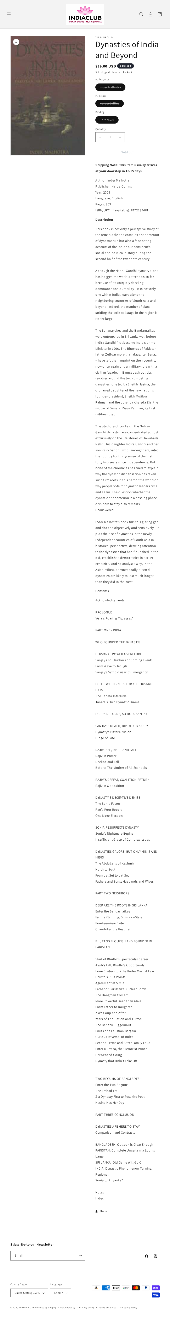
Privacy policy (87, 1307)
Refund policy (67, 1307)
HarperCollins (112, 104)
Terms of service (107, 1307)
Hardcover (109, 121)
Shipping (100, 72)
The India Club (27, 1307)
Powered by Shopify (45, 1307)
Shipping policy (128, 1307)
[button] (8, 14)
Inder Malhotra (112, 88)
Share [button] (103, 1211)
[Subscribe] (80, 1256)
